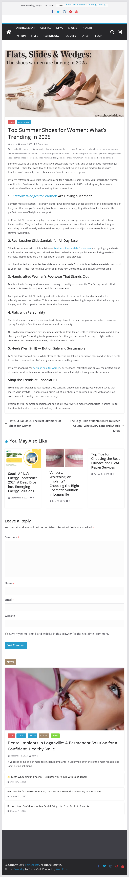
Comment (12, 537)
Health (87, 27)
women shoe (24, 122)
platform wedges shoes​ (110, 153)
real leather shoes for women (23, 157)
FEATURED (70, 35)
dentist (21, 735)
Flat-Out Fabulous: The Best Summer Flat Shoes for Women (35, 423)
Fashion (20, 35)
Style (34, 35)
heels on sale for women (46, 368)
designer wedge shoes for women (45, 149)
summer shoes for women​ (70, 157)
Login (98, 35)
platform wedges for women (84, 153)
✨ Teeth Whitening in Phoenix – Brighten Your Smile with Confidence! (47, 776)
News (59, 27)
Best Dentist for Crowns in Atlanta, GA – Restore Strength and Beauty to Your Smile (54, 791)
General (45, 27)
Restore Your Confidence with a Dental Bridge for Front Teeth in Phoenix (48, 806)
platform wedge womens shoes (54, 153)
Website (10, 616)
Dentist (32, 735)
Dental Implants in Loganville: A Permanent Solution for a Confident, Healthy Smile (62, 746)
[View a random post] (120, 32)
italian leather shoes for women (103, 149)
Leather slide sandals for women (72, 248)
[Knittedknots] (9, 32)
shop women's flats (48, 157)
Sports (72, 27)
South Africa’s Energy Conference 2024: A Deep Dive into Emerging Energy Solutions (22, 482)
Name (10, 583)
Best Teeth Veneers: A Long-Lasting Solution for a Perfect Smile (85, 7)
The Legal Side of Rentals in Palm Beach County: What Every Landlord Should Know (95, 425)
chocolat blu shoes (19, 149)
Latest (85, 35)
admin (14, 144)
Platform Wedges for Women (34, 196)
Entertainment (25, 27)
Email (9, 600)
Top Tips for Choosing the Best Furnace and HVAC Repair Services (105, 461)
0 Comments (42, 144)
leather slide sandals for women (23, 153)
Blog (11, 122)
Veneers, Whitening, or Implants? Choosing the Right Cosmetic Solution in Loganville (64, 483)
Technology (51, 35)
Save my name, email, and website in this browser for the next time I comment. (59, 634)
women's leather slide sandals (99, 157)
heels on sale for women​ (74, 149)
